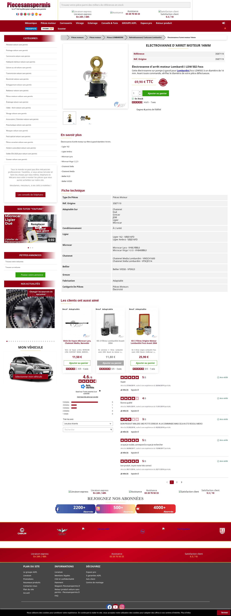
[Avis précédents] (167, 482)
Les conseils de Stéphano (30, 194)
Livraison (27, 575)
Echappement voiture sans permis (19, 85)
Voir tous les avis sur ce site (87, 397)
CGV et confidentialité (64, 579)
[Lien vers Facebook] (109, 607)
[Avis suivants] (181, 482)
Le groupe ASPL (30, 572)
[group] (30, 228)
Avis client (90, 579)
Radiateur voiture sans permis (17, 90)
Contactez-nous (30, 586)
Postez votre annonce (31, 274)
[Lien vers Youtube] (115, 607)
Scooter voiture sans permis (16, 159)
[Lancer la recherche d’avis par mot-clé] (111, 429)
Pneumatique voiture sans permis (18, 125)
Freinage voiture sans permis (17, 50)
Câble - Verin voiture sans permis (18, 108)
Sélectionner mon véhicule (28, 376)
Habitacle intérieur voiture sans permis (20, 62)
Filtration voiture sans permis (17, 44)
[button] (31, 23)
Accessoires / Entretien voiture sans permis (22, 119)
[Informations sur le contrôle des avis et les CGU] (100, 391)
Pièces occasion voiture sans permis (19, 142)
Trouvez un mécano (12, 267)
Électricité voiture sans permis (17, 79)
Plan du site (28, 589)
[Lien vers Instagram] (122, 607)
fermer (224, 612)
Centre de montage (94, 582)
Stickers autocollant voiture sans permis (21, 148)
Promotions (28, 579)
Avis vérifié (224, 377)
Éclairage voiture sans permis (17, 102)
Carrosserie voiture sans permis (18, 56)
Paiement (59, 582)
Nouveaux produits (31, 582)
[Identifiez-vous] (223, 23)
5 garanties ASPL (93, 575)
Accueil (26, 593)
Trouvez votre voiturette (14, 261)
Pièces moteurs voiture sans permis (19, 96)
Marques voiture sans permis (17, 131)
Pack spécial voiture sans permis (18, 136)
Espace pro (91, 572)
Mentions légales (62, 575)
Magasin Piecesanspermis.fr (67, 586)
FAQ (56, 595)
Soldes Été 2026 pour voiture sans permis (21, 153)
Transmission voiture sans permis (18, 73)
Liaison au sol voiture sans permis (18, 67)
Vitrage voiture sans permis (16, 113)
